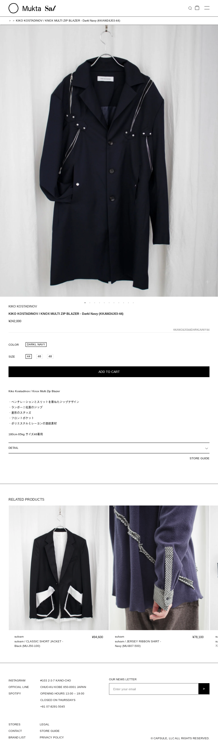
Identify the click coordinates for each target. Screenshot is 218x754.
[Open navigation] (206, 8)
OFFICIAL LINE (19, 687)
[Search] (190, 8)
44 (28, 356)
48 (50, 356)
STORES (14, 724)
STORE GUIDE (199, 458)
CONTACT (15, 730)
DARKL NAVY (36, 344)
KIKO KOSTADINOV (23, 306)
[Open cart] (197, 8)
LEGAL (44, 724)
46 (39, 356)
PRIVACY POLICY (52, 737)
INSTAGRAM (17, 680)
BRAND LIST (17, 737)
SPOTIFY (15, 693)
